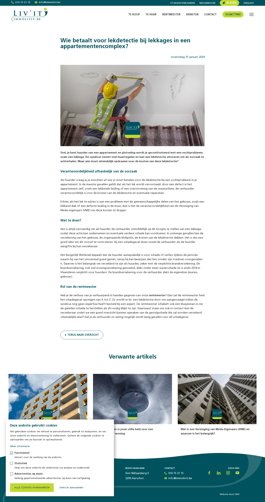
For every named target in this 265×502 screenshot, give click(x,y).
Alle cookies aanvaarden (31, 487)
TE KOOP (134, 14)
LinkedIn (218, 473)
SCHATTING (233, 14)
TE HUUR (150, 14)
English (249, 3)
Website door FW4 (229, 494)
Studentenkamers (182, 3)
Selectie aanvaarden (71, 487)
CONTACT (210, 14)
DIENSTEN (192, 14)
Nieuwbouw (207, 3)
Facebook (209, 473)
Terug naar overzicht (83, 334)
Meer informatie (20, 446)
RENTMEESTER (171, 14)
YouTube (237, 473)
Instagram (228, 473)
